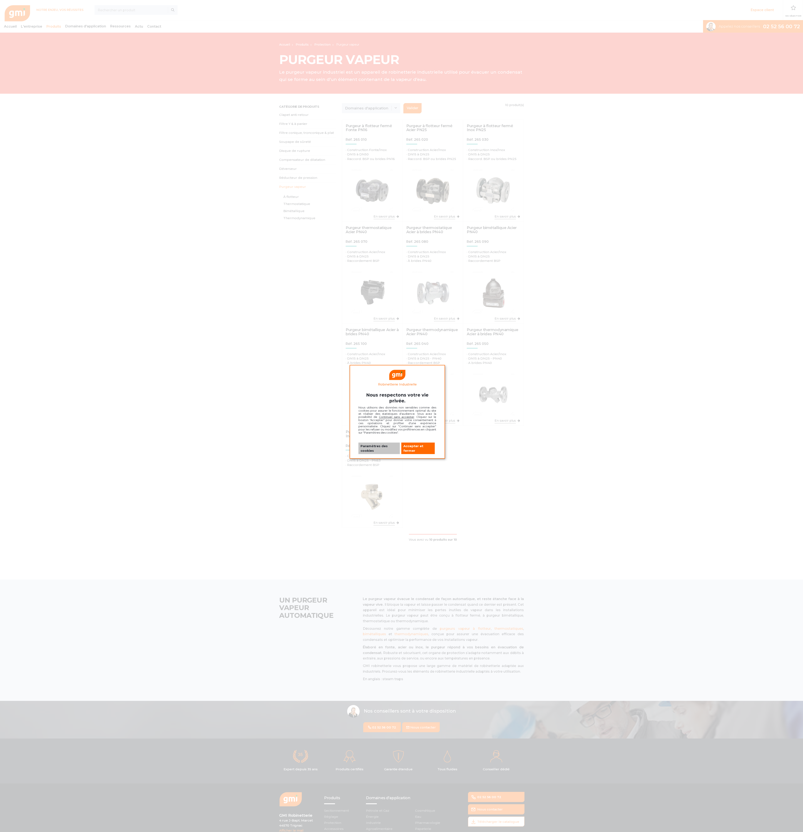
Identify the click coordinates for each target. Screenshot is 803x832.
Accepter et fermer (413, 448)
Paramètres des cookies (374, 448)
